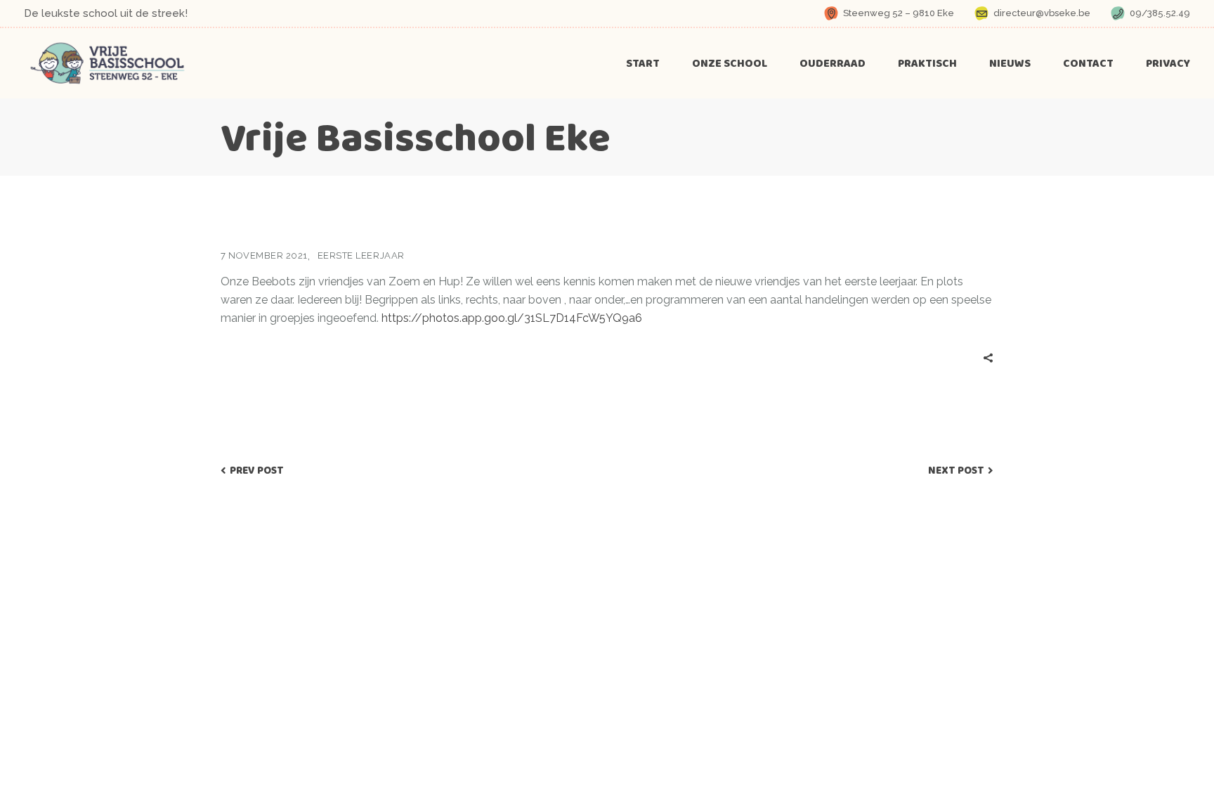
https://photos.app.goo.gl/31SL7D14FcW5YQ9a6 (511, 318)
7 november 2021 (264, 255)
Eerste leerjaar (361, 255)
